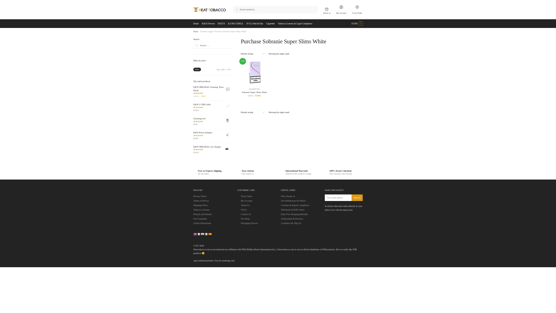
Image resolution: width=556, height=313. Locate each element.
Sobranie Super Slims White (254, 92)
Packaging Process (249, 223)
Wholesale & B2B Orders (292, 210)
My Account (341, 13)
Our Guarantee (200, 219)
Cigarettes (254, 89)
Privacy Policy (200, 196)
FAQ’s (244, 210)
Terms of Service (201, 201)
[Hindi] (202, 234)
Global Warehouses (202, 223)
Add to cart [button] (254, 102)
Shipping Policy (200, 205)
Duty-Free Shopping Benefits (294, 214)
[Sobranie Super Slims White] (254, 72)
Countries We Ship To (291, 223)
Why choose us (288, 196)
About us (326, 13)
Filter (197, 69)
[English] (195, 234)
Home (195, 31)
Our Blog (245, 219)
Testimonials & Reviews (292, 219)
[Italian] (206, 234)
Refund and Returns (202, 214)
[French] (199, 234)
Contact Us (246, 214)
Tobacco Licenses (201, 210)
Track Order (357, 13)
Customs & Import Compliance (295, 205)
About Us (245, 205)
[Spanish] (210, 234)
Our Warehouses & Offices (293, 201)
